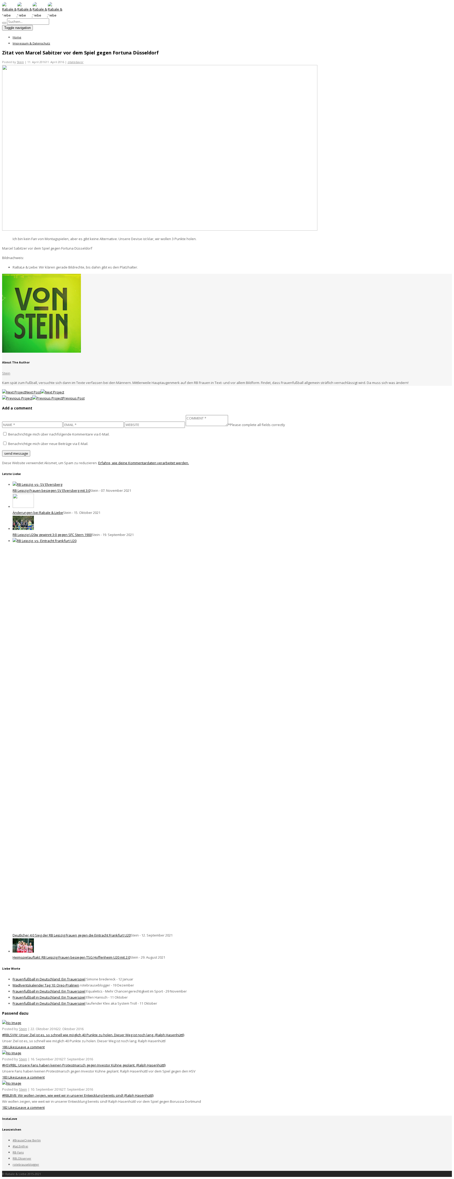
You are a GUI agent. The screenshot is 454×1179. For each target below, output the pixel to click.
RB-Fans (18, 1152)
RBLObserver (22, 1158)
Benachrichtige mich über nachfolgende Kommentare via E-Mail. (59, 434)
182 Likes (9, 1107)
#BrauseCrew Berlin (27, 1140)
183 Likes (9, 1077)
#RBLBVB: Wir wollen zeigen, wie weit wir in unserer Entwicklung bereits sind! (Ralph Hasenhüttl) (77, 1095)
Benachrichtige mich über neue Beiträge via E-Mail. (48, 443)
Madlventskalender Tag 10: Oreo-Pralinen (46, 985)
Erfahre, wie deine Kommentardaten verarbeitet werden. (143, 463)
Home (17, 37)
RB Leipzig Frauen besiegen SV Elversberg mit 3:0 (51, 490)
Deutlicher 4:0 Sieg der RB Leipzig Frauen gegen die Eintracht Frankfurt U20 (72, 935)
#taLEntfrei (20, 1146)
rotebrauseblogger (26, 1164)
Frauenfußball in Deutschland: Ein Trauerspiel (49, 979)
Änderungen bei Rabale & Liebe (38, 512)
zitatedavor (76, 62)
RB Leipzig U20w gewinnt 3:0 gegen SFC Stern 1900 (52, 534)
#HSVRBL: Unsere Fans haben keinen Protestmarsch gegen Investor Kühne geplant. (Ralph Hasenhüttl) (84, 1065)
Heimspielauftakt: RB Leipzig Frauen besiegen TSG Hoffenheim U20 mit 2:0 (71, 957)
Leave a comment (31, 1047)
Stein (20, 62)
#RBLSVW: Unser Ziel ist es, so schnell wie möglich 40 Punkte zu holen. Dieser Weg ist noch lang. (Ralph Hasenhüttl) (93, 1035)
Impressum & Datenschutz (31, 43)
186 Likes (9, 1047)
